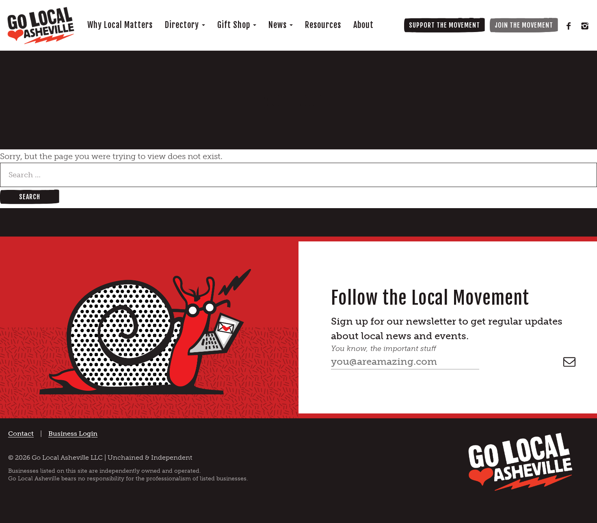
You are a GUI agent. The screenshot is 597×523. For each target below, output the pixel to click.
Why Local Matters (120, 25)
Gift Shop (234, 25)
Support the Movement (444, 25)
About (363, 25)
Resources (323, 25)
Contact (21, 433)
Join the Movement (524, 25)
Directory (183, 25)
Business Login (72, 433)
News (278, 25)
